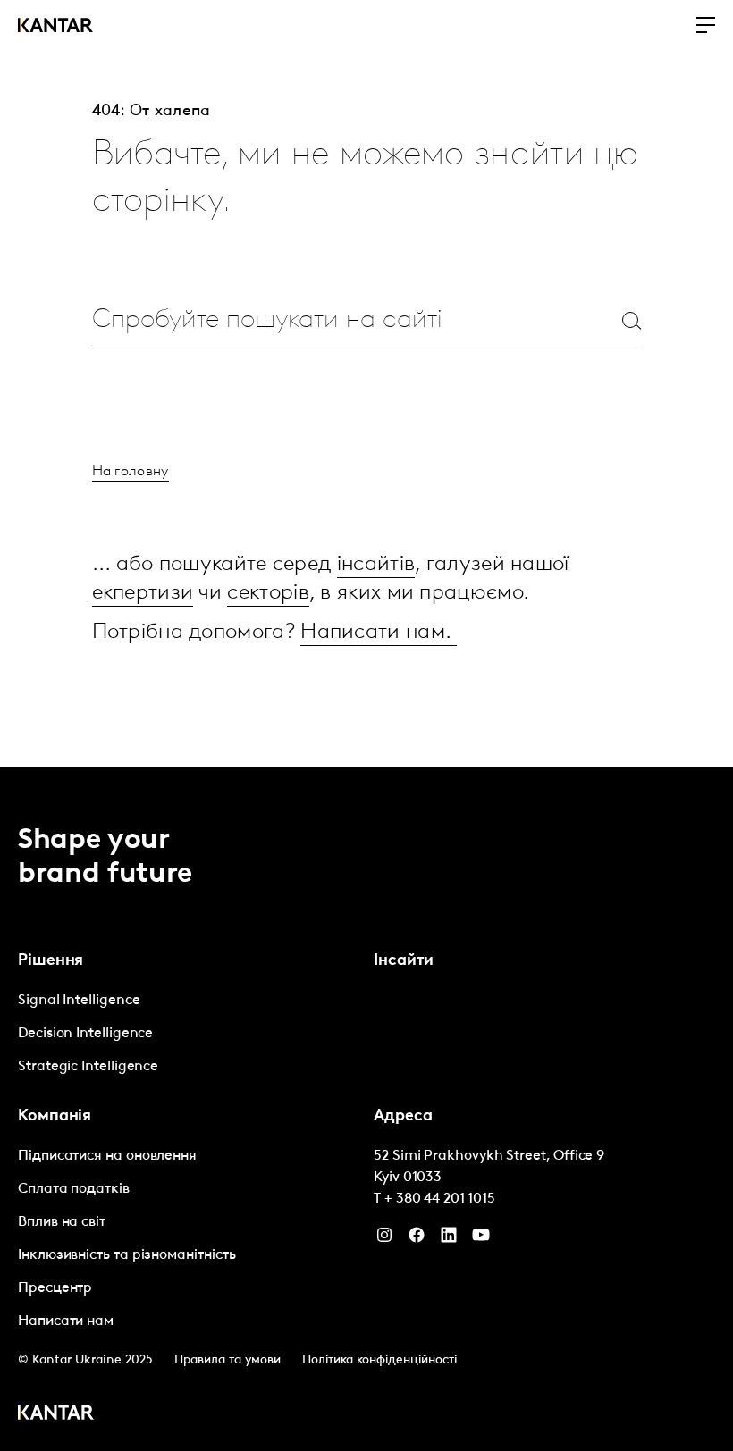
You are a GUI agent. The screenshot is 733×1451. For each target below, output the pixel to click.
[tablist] (366, 1109)
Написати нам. (378, 632)
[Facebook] (416, 1239)
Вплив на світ (61, 1222)
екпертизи (143, 593)
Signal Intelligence (78, 1001)
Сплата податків (74, 1189)
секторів (267, 593)
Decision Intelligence (85, 1034)
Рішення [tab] (50, 961)
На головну (130, 472)
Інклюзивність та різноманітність (126, 1255)
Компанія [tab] (54, 1117)
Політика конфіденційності (379, 1360)
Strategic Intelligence (88, 1067)
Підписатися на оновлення (107, 1156)
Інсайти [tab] (404, 961)
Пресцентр (55, 1288)
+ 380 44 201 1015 (439, 1199)
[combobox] (332, 320)
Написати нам (66, 1321)
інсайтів (376, 564)
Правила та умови (227, 1360)
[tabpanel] (188, 1034)
